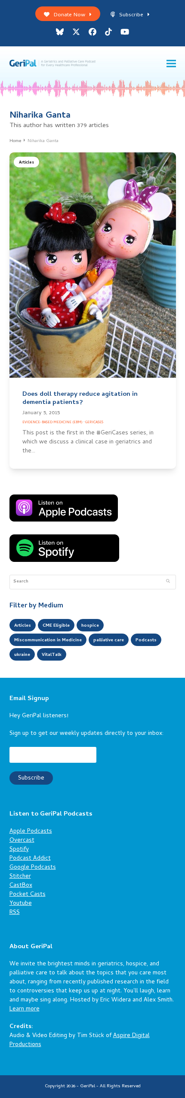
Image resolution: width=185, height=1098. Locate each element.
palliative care (108, 640)
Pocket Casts (27, 895)
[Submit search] (168, 582)
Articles (26, 163)
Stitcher (20, 877)
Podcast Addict (30, 859)
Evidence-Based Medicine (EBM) (52, 422)
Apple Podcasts (30, 832)
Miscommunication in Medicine (48, 640)
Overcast (21, 841)
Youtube (20, 904)
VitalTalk (52, 655)
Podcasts (146, 640)
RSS (14, 913)
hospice (90, 626)
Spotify (19, 850)
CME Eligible (56, 626)
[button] (171, 63)
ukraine (22, 655)
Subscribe (131, 15)
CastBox (20, 886)
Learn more (24, 1009)
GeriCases (94, 422)
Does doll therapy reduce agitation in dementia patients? (80, 398)
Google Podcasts (32, 868)
